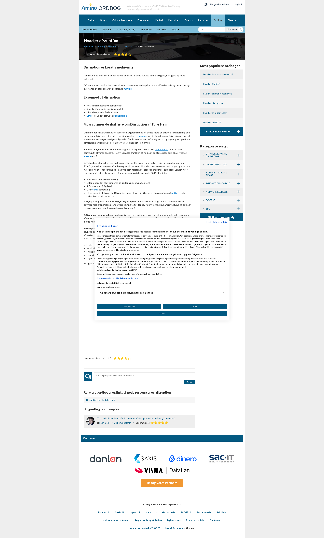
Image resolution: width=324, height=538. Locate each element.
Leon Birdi (104, 422)
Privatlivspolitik (195, 520)
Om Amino (215, 520)
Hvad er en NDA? (212, 122)
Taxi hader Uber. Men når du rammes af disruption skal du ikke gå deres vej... (136, 418)
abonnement (161, 149)
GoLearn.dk (168, 512)
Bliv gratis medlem (219, 4)
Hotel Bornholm (174, 528)
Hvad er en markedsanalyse (217, 93)
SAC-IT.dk (186, 512)
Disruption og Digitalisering (100, 399)
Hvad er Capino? (211, 83)
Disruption (141, 135)
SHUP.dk (221, 512)
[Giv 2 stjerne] (119, 54)
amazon (88, 156)
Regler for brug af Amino (148, 520)
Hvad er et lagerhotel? (215, 112)
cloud (95, 189)
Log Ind (238, 4)
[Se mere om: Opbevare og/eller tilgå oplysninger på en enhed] (222, 292)
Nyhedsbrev (174, 520)
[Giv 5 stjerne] (129, 54)
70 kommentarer (122, 422)
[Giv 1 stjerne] (115, 54)
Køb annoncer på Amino (116, 520)
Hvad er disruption (213, 103)
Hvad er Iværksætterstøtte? (218, 74)
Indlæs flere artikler (223, 131)
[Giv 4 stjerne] (126, 54)
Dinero (90, 115)
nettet (175, 192)
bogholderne (120, 115)
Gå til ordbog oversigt (222, 217)
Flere (231, 20)
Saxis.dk (119, 512)
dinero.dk (151, 512)
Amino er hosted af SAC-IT (145, 528)
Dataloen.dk (204, 512)
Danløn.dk (104, 512)
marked (128, 88)
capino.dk (135, 512)
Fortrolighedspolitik (217, 221)
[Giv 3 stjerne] (122, 54)
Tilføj (189, 382)
